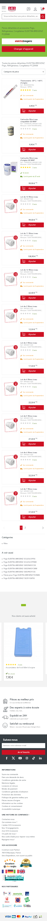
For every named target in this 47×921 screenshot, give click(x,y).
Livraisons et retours (10, 786)
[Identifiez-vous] (35, 9)
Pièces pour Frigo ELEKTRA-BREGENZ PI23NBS (22, 575)
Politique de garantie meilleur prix (15, 797)
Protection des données (11, 795)
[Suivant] (42, 528)
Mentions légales (8, 783)
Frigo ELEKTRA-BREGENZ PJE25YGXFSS (19, 578)
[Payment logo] (23, 916)
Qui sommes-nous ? (9, 822)
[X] (13, 759)
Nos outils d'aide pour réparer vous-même (18, 837)
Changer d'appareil (23, 49)
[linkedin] (40, 759)
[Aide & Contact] (28, 9)
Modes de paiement (9, 789)
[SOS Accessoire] (12, 9)
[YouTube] (20, 759)
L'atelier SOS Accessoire (11, 825)
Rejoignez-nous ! (8, 840)
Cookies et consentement (12, 806)
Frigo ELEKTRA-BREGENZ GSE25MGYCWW (21, 568)
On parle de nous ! (9, 834)
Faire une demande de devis (13, 777)
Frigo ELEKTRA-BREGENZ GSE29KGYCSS (20, 572)
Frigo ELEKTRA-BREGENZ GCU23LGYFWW (20, 562)
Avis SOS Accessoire (10, 831)
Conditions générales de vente (14, 780)
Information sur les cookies (12, 803)
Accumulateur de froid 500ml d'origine (20, 667)
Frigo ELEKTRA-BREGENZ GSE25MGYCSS (20, 565)
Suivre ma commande (10, 774)
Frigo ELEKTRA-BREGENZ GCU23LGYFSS (20, 559)
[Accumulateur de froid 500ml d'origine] (23, 642)
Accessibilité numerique (11, 809)
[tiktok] (33, 759)
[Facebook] (6, 759)
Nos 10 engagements (10, 828)
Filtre (5, 543)
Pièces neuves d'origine (11, 800)
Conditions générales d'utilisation (15, 792)
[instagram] (26, 759)
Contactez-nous (8, 819)
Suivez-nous (10, 740)
